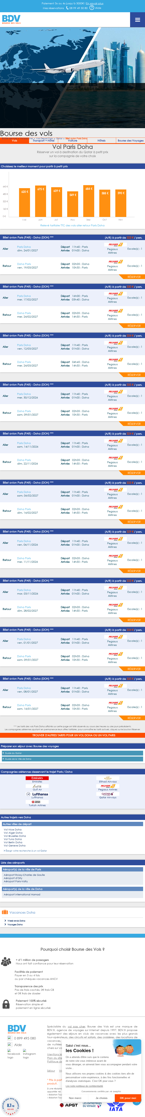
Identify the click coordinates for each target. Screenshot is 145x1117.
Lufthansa (37, 797)
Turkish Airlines (37, 805)
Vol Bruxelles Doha (15, 836)
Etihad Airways (108, 781)
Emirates (37, 781)
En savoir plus (94, 3)
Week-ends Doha (16, 920)
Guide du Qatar (13, 753)
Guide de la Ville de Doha (18, 758)
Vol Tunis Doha (13, 839)
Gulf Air (37, 789)
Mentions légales (58, 1054)
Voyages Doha (15, 924)
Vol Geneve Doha (14, 845)
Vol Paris (108, 735)
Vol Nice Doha (13, 829)
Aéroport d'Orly (13, 878)
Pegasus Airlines (107, 789)
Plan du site (54, 1058)
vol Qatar (42, 850)
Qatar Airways (107, 797)
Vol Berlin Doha (13, 842)
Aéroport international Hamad (22, 894)
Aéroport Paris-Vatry (16, 881)
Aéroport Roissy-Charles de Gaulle (24, 875)
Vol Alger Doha (13, 832)
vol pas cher (76, 1026)
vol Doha (86, 735)
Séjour (51, 1070)
